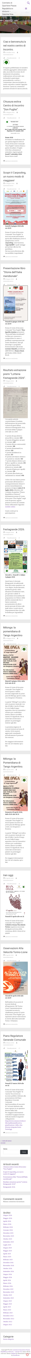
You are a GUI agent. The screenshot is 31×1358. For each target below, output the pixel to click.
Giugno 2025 (7, 1248)
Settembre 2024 (8, 1271)
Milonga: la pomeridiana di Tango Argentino (12, 631)
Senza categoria (8, 1339)
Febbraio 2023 (7, 1313)
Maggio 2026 (7, 1218)
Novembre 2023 (8, 1292)
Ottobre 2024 (7, 1268)
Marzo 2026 (7, 1224)
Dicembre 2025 (8, 1233)
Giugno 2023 (7, 1301)
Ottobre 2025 (7, 1239)
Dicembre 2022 (8, 1316)
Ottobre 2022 (7, 1321)
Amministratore (8, 54)
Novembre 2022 (8, 1319)
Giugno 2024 (7, 1274)
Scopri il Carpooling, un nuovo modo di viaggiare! (14, 176)
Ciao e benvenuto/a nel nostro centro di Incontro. (14, 45)
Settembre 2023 (8, 1298)
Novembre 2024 (8, 1265)
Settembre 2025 (8, 1242)
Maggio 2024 (7, 1277)
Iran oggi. (8, 875)
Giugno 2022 (7, 1324)
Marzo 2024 (7, 1283)
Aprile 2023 (7, 1307)
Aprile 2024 (7, 1280)
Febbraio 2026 (8, 1227)
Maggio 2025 (7, 1251)
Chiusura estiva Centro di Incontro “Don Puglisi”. (13, 105)
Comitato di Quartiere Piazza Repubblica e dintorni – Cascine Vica (9, 8)
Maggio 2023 (7, 1304)
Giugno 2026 (7, 1215)
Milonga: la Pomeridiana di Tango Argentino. (13, 762)
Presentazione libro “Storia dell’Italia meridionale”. (14, 272)
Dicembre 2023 (8, 1289)
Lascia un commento (11, 161)
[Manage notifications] (27, 1354)
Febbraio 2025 (8, 1259)
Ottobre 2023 (7, 1295)
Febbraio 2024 (8, 1286)
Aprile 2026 (7, 1221)
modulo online (10, 507)
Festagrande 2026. (14, 529)
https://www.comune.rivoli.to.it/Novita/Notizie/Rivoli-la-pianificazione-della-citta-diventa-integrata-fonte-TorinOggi (15, 1125)
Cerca (5, 1149)
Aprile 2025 (7, 1254)
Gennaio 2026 (8, 1230)
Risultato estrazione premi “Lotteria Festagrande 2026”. (14, 374)
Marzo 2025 (7, 1257)
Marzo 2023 (7, 1310)
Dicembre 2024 (8, 1262)
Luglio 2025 (7, 1245)
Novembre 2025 (8, 1236)
